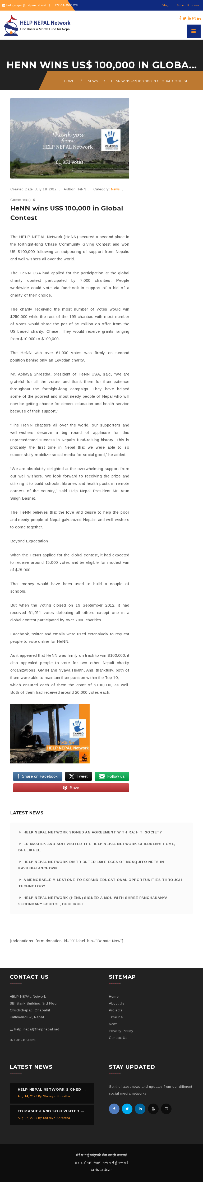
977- (65, 5)
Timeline (116, 1017)
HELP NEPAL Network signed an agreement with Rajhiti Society (93, 832)
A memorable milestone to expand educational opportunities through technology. (100, 883)
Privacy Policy (121, 1031)
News (93, 81)
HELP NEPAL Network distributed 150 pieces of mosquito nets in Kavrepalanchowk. (91, 865)
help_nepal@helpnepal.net (26, 5)
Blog (165, 5)
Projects (116, 1010)
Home (69, 81)
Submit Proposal (189, 5)
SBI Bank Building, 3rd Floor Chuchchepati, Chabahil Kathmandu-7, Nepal (34, 1010)
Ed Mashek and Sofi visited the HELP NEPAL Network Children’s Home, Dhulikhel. (97, 847)
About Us (116, 1003)
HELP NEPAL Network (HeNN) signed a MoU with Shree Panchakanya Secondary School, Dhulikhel (92, 901)
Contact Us (118, 1038)
